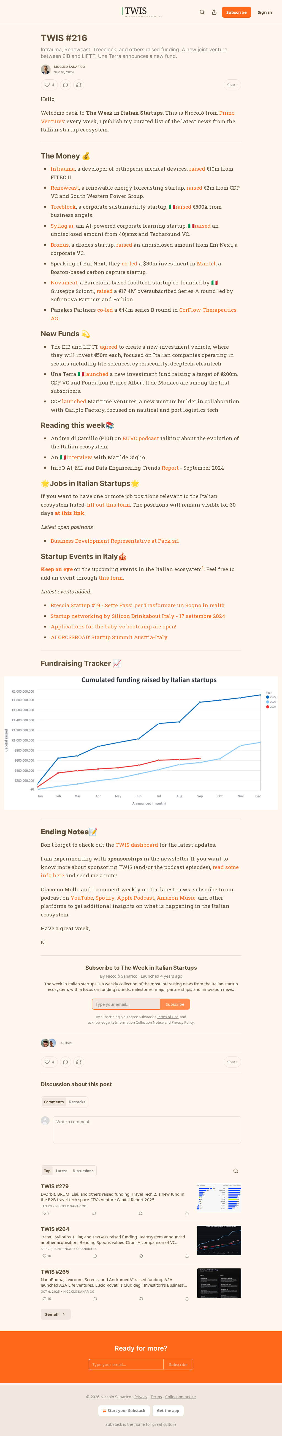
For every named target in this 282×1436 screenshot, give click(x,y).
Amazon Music (176, 897)
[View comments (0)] (65, 84)
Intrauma (63, 168)
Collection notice (180, 1396)
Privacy (140, 1396)
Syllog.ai (62, 225)
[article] (141, 1200)
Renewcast (65, 187)
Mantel (206, 263)
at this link (69, 512)
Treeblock (63, 206)
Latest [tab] (61, 1170)
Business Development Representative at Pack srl (115, 540)
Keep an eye (57, 569)
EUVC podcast (141, 438)
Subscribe (236, 12)
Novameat (64, 282)
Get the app (168, 1410)
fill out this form (108, 504)
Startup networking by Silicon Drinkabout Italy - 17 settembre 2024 (138, 615)
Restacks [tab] (77, 1101)
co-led (129, 263)
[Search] (202, 12)
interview (79, 457)
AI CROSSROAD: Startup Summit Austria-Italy (109, 637)
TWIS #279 (55, 1186)
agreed (108, 346)
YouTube (81, 897)
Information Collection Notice (139, 1022)
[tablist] (64, 1101)
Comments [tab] (54, 1101)
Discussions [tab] (83, 1170)
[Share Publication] (214, 12)
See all (52, 1314)
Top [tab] (47, 1170)
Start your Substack (126, 1410)
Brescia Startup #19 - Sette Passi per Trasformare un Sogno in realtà (138, 605)
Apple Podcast (135, 897)
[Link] (33, 156)
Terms (156, 1396)
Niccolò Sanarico (69, 67)
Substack (113, 1424)
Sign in (265, 12)
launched (96, 373)
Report (170, 467)
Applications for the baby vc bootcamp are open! (113, 626)
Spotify (105, 897)
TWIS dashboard (136, 844)
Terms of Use (167, 1016)
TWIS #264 (55, 1229)
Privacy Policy (183, 1022)
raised (197, 168)
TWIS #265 (55, 1272)
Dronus (60, 244)
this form (111, 577)
